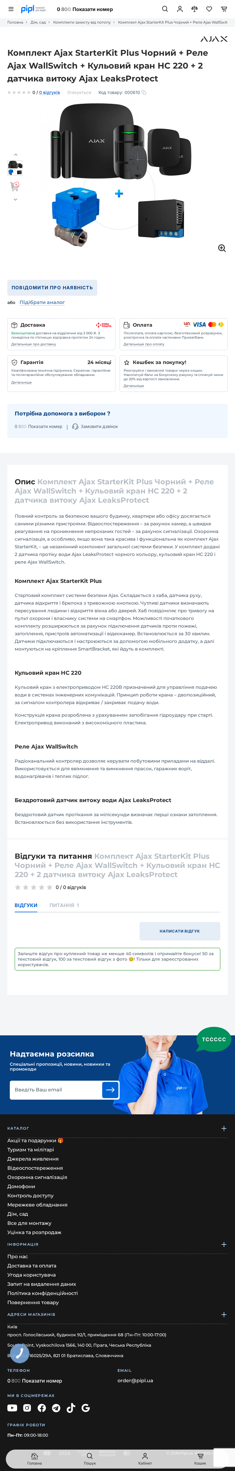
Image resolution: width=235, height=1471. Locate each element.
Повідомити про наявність (52, 288)
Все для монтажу (29, 1223)
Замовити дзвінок (99, 426)
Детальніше (21, 382)
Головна (15, 22)
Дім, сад (38, 22)
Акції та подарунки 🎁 (35, 1140)
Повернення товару (33, 1302)
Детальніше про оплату (144, 344)
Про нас (17, 1256)
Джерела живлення (33, 1159)
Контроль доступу (30, 1196)
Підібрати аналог (42, 302)
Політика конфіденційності (42, 1293)
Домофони (21, 1186)
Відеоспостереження (35, 1168)
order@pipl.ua (135, 1380)
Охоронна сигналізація (37, 1177)
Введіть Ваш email (38, 1089)
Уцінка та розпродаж (34, 1232)
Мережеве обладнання (37, 1205)
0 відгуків (49, 93)
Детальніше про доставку (33, 344)
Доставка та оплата (31, 1266)
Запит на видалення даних (41, 1284)
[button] (15, 155)
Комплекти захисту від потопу (82, 22)
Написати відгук (180, 931)
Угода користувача (31, 1275)
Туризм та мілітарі (30, 1150)
